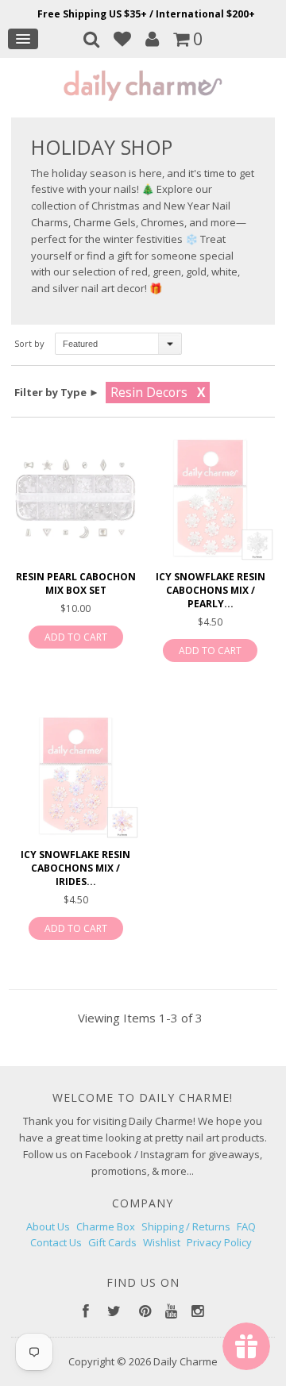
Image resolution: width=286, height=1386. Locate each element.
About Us (48, 1226)
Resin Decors (148, 392)
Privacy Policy (219, 1242)
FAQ (246, 1226)
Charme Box (105, 1226)
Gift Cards (112, 1242)
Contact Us (56, 1242)
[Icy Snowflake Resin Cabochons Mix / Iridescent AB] (75, 775)
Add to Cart (75, 637)
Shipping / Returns (185, 1226)
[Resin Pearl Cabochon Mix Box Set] (75, 497)
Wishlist (161, 1242)
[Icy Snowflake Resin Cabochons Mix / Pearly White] (209, 497)
